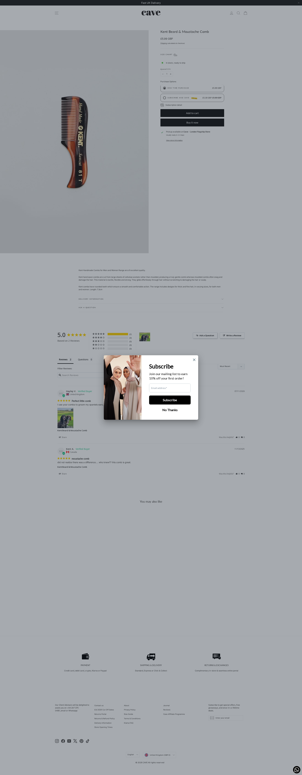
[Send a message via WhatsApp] (296, 769)
